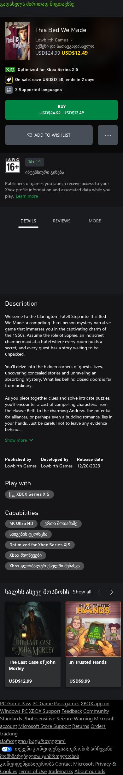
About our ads (89, 771)
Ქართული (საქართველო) (33, 741)
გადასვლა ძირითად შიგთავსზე (37, 3)
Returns (80, 726)
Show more (16, 440)
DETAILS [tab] (28, 221)
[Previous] (99, 592)
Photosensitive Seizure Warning (58, 718)
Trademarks (60, 771)
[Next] (111, 592)
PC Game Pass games (55, 703)
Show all (82, 591)
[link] (33, 644)
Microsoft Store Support (44, 726)
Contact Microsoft (74, 763)
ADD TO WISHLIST (52, 135)
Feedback (72, 710)
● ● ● (108, 135)
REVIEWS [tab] (61, 221)
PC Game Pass (15, 703)
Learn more (27, 196)
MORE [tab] (95, 221)
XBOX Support (44, 710)
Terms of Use (33, 771)
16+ (31, 162)
